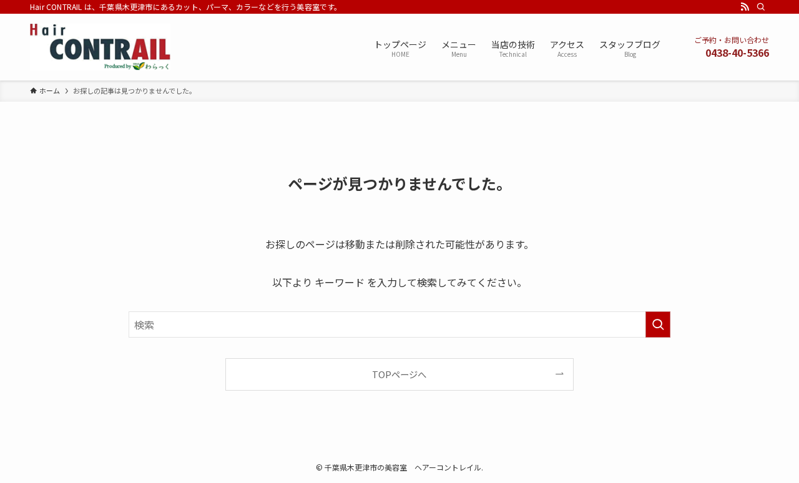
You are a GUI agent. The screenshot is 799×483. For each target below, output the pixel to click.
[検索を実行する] (657, 324)
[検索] (761, 7)
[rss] (745, 7)
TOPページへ (399, 374)
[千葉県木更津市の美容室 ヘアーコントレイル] (100, 47)
